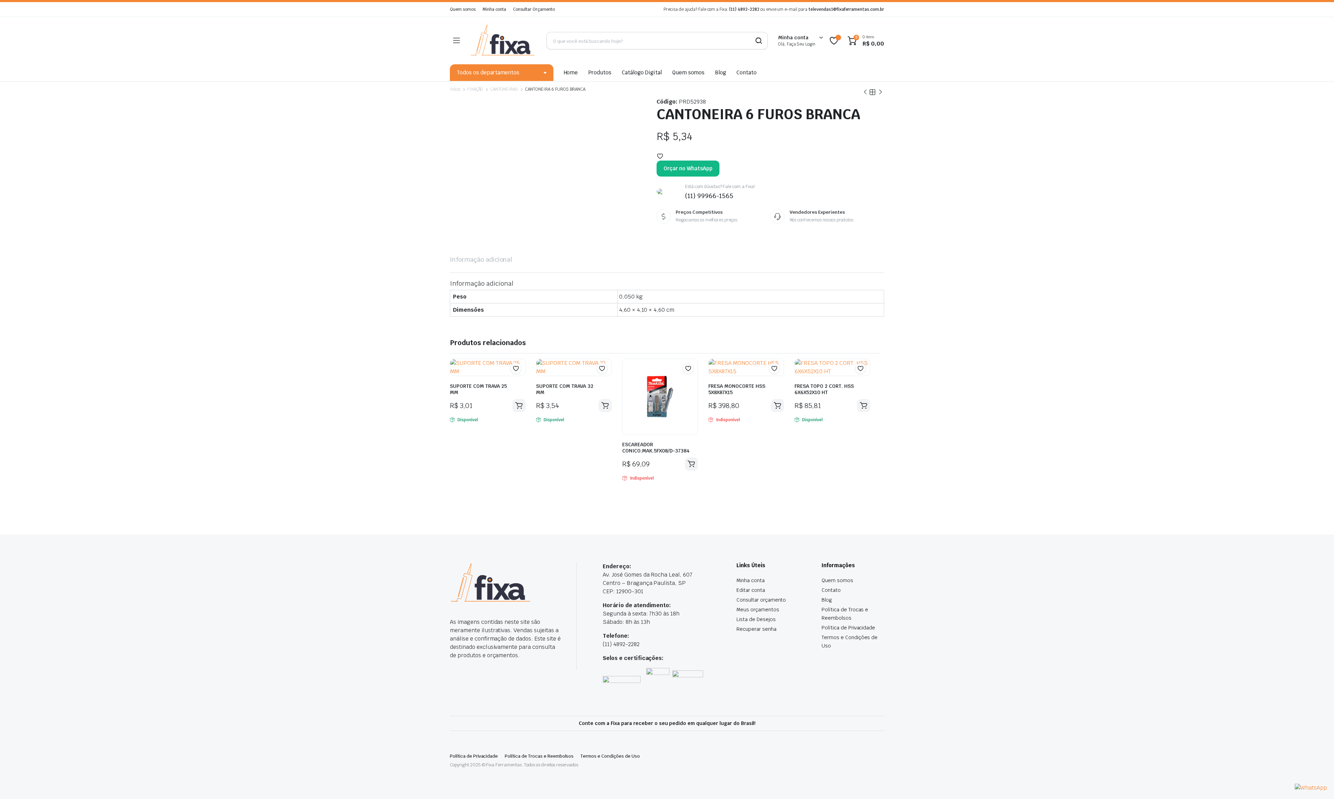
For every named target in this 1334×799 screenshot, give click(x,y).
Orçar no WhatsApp (688, 168)
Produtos (599, 72)
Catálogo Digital (642, 72)
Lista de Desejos (756, 619)
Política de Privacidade (848, 628)
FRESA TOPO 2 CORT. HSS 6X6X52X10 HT (824, 389)
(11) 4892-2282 (744, 9)
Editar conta (750, 590)
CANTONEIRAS (504, 89)
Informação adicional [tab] (481, 259)
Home (571, 72)
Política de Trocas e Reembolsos (539, 756)
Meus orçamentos (757, 609)
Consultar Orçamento (533, 9)
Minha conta (495, 9)
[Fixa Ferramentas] (503, 40)
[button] (660, 156)
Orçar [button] (519, 405)
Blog (720, 72)
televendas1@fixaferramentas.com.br (846, 9)
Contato (746, 72)
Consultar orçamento (761, 600)
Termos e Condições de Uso (610, 756)
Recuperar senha (756, 629)
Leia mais (691, 464)
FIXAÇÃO (475, 89)
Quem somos (463, 9)
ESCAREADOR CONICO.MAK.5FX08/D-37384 (656, 447)
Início (455, 89)
